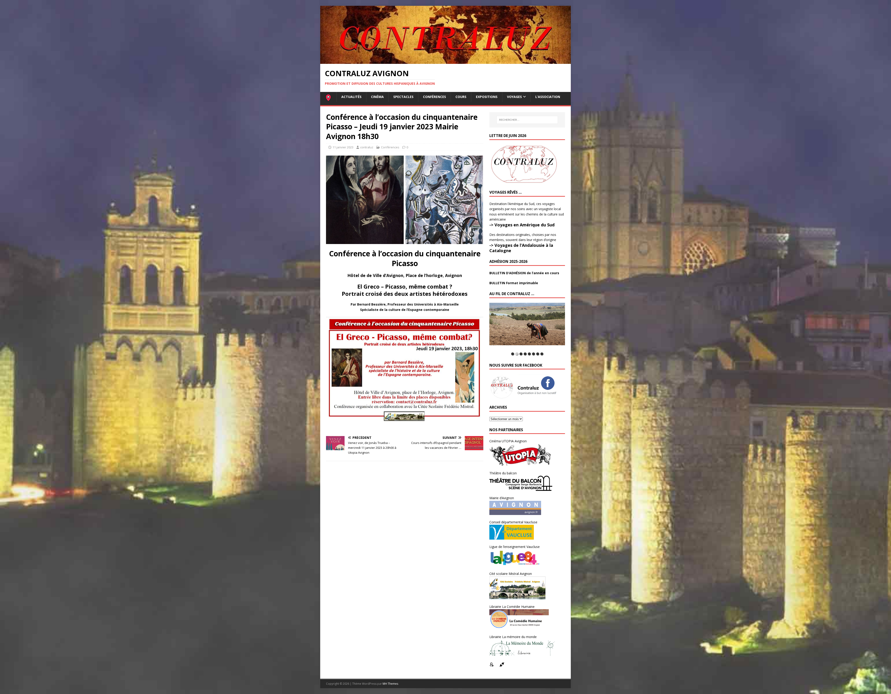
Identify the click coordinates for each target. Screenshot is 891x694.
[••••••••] (527, 326)
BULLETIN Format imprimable (513, 283)
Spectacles (403, 96)
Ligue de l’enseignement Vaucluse (514, 546)
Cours (460, 96)
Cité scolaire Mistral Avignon (510, 573)
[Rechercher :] (527, 120)
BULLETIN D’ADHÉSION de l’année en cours (524, 273)
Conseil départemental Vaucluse (513, 522)
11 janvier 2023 (343, 147)
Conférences (434, 96)
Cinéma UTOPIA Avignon (508, 441)
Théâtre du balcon (503, 473)
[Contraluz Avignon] (445, 61)
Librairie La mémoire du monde (513, 637)
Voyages (514, 96)
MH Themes (390, 684)
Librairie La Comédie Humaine (512, 606)
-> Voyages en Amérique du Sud (522, 225)
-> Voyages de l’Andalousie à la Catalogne (521, 247)
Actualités (351, 96)
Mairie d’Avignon (501, 498)
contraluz (366, 147)
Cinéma (377, 96)
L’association (547, 96)
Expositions (486, 96)
